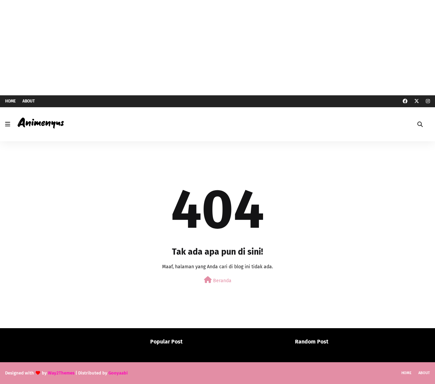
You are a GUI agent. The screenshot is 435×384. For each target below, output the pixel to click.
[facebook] (405, 101)
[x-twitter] (417, 101)
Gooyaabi (118, 372)
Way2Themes (61, 372)
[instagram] (427, 101)
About (28, 101)
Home (10, 101)
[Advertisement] (217, 47)
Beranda (221, 281)
